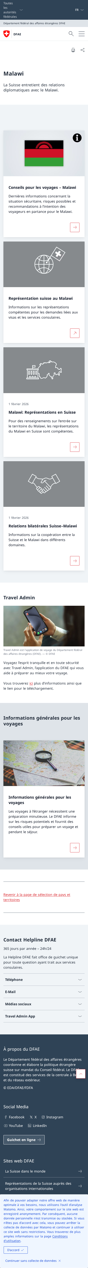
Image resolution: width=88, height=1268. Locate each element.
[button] (80, 1074)
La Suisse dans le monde (25, 1171)
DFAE (17, 34)
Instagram (54, 1117)
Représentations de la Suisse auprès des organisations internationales (38, 1186)
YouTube (16, 1125)
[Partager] (82, 50)
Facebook (17, 1117)
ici (31, 683)
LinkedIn (40, 1125)
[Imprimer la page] (73, 50)
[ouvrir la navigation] (81, 34)
